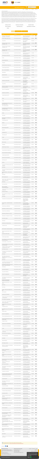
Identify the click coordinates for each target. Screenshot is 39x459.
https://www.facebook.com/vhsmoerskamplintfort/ (16, 443)
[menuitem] (26, 7)
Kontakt (30, 448)
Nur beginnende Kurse (18, 31)
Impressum (33, 448)
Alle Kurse (13, 31)
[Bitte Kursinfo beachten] (35, 35)
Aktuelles (32, 9)
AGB (36, 448)
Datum (16, 34)
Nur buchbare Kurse (24, 31)
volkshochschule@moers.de (19, 452)
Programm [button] (26, 9)
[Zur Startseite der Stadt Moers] (16, 2)
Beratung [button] (36, 9)
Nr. (32, 34)
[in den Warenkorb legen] (35, 92)
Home (23, 9)
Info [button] (29, 9)
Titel (3, 34)
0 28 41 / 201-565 (5, 452)
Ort (24, 34)
